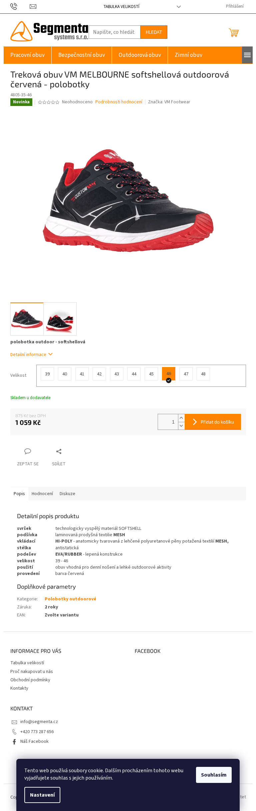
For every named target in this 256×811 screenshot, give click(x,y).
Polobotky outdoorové (70, 599)
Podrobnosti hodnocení (118, 102)
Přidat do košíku (217, 422)
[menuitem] (27, 55)
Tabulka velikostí (121, 7)
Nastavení (42, 795)
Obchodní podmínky (30, 680)
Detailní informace (28, 354)
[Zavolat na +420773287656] (20, 6)
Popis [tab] (19, 493)
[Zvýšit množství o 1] (181, 418)
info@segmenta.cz (39, 721)
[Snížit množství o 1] (181, 426)
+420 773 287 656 (37, 731)
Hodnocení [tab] (42, 493)
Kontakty (19, 688)
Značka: (169, 102)
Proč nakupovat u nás (31, 671)
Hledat (154, 32)
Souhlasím (214, 775)
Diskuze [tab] (67, 493)
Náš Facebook (34, 741)
